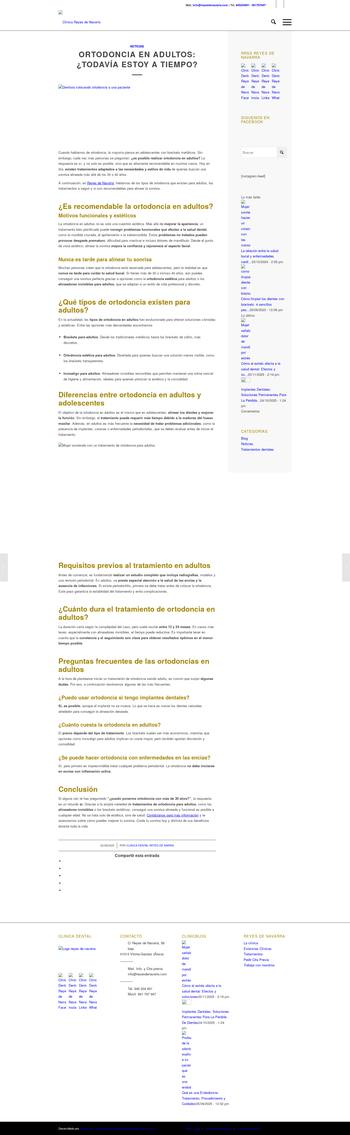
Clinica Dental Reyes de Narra (150, 845)
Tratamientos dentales (257, 449)
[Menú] (285, 22)
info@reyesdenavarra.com (210, 5)
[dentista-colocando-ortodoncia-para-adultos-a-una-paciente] (137, 114)
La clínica (251, 942)
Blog (244, 438)
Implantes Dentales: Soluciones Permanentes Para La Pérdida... (263, 395)
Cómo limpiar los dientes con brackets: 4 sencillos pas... (262, 304)
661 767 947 (147, 994)
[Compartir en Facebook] (65, 861)
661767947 (259, 5)
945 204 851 (143, 988)
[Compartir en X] (65, 868)
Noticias (137, 46)
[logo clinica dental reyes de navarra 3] (79, 22)
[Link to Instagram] (280, 4)
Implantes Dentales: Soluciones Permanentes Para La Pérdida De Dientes (205, 1017)
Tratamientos (253, 953)
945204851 (243, 5)
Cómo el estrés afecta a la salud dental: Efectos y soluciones (201, 991)
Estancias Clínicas (258, 948)
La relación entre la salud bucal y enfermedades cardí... (259, 256)
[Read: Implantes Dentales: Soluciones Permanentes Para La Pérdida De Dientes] (245, 381)
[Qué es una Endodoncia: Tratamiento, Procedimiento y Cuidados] (346, 567)
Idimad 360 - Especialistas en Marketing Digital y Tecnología (117, 1128)
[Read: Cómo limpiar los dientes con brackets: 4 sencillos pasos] (245, 293)
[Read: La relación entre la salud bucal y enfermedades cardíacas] (245, 245)
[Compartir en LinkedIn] (65, 883)
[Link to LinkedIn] (288, 4)
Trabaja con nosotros (259, 965)
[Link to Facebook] (272, 4)
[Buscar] (273, 22)
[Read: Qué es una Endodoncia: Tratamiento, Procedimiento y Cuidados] (186, 1087)
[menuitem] (273, 22)
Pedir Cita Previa (256, 959)
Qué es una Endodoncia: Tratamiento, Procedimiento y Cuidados (203, 1098)
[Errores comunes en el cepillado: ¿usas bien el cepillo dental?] (4, 567)
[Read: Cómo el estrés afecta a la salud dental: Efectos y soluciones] (245, 357)
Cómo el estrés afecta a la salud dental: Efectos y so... (260, 369)
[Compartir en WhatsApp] (65, 875)
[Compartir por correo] (65, 890)
